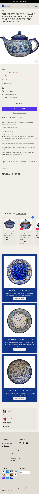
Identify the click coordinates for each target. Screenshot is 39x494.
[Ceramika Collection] (19, 321)
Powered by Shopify (7, 490)
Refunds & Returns (15, 458)
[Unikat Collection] (19, 372)
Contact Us (14, 460)
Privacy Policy (24, 488)
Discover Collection (19, 298)
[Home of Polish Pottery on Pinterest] (27, 443)
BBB (31, 488)
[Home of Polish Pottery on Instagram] (20, 443)
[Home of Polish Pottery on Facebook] (24, 443)
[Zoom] (36, 61)
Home (3, 10)
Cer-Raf (21, 213)
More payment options (19, 113)
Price (3, 69)
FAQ (12, 453)
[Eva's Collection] (19, 272)
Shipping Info (14, 455)
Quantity (4, 76)
